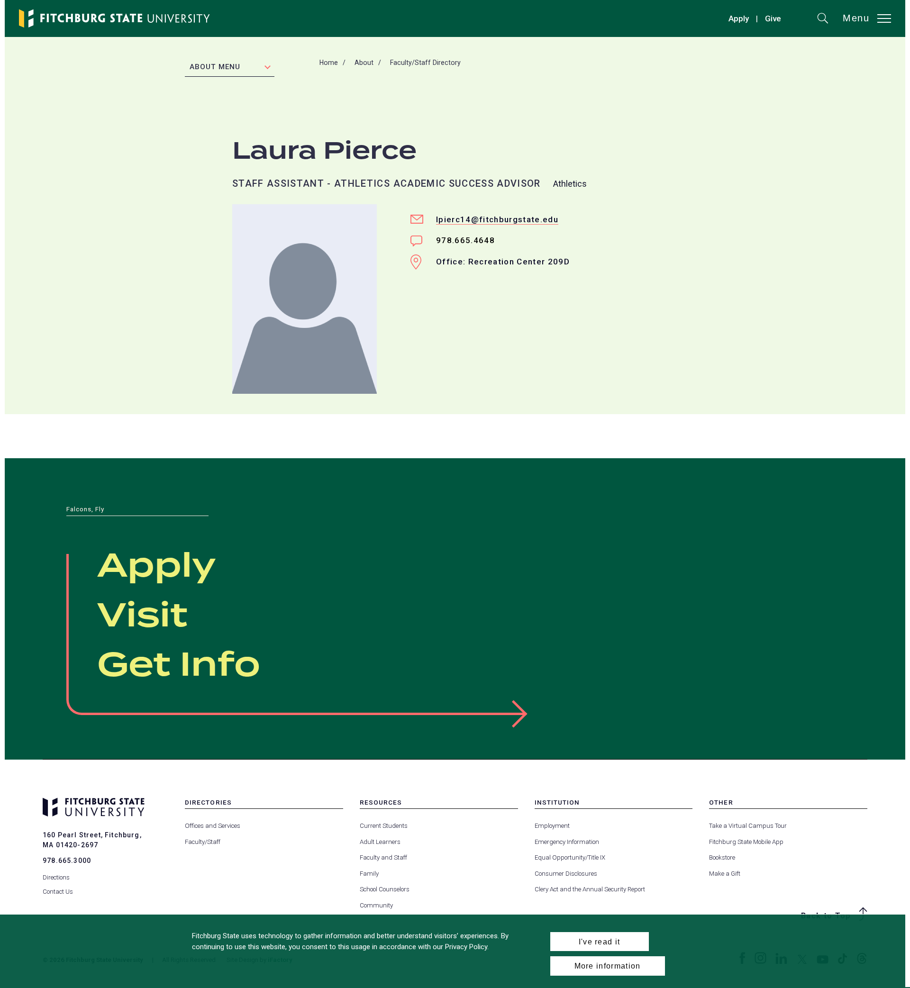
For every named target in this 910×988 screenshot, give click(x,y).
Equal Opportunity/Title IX (570, 857)
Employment (552, 825)
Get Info (178, 665)
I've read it (599, 941)
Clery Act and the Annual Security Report (590, 889)
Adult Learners (380, 841)
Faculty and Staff (383, 857)
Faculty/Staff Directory (425, 62)
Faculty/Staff (202, 841)
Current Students (384, 825)
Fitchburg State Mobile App (746, 841)
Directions (56, 877)
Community (376, 905)
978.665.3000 (67, 860)
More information (607, 965)
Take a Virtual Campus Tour (748, 825)
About (364, 62)
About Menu (215, 67)
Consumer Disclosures (566, 873)
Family (369, 873)
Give (773, 20)
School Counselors (385, 889)
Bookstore (722, 857)
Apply (738, 18)
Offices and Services (212, 825)
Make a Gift (724, 873)
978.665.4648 (465, 240)
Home (328, 62)
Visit (142, 616)
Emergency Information (567, 841)
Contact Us (58, 891)
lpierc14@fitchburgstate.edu (497, 219)
